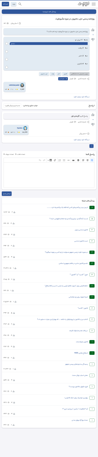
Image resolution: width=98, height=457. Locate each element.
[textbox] (49, 175)
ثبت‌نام (5, 4)
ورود (13, 4)
